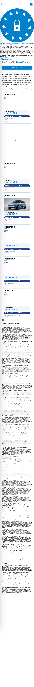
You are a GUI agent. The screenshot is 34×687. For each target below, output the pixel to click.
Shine (6, 96)
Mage (5, 228)
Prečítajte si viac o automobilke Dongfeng (20, 89)
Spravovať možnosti (4, 57)
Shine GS (6, 165)
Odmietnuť (2, 58)
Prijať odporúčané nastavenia (6, 59)
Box (5, 196)
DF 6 (5, 260)
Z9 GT (6, 292)
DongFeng (9, 94)
